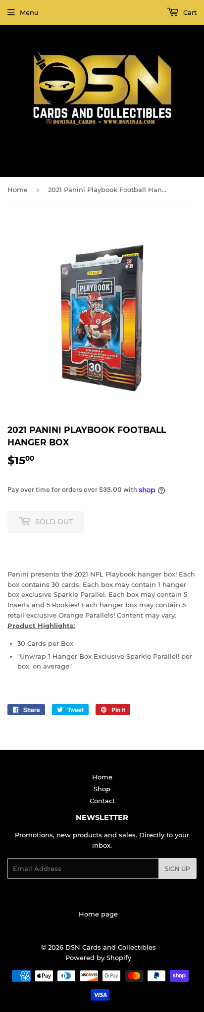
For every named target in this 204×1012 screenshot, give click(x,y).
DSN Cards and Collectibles (110, 947)
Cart (189, 12)
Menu (29, 12)
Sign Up (177, 868)
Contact (102, 801)
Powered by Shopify (98, 958)
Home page (98, 914)
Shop (102, 789)
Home (17, 189)
